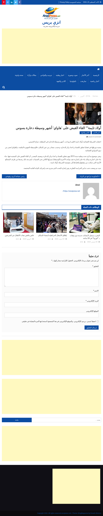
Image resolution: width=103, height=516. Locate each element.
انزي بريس (51, 22)
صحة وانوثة (19, 75)
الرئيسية (96, 75)
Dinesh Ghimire (95, 513)
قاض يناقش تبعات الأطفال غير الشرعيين (19, 235)
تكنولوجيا (73, 81)
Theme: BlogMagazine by (63, 513)
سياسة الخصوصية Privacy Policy (70, 2)
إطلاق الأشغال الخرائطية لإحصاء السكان (52, 235)
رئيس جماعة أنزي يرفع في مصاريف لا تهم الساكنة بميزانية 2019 (13, 176)
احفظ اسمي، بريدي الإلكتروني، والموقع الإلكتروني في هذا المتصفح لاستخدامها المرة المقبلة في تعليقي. (58, 321)
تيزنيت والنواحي (46, 75)
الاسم (96, 291)
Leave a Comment (94, 137)
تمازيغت (83, 81)
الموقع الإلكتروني (92, 311)
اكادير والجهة (61, 81)
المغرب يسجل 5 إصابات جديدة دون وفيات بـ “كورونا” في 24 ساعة (85, 236)
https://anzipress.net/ (71, 191)
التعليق (95, 266)
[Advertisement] (51, 46)
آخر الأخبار (85, 75)
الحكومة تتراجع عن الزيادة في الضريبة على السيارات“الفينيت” (87, 176)
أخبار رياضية (94, 81)
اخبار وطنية (60, 75)
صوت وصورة (73, 75)
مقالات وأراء (31, 75)
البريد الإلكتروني (92, 301)
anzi (77, 185)
